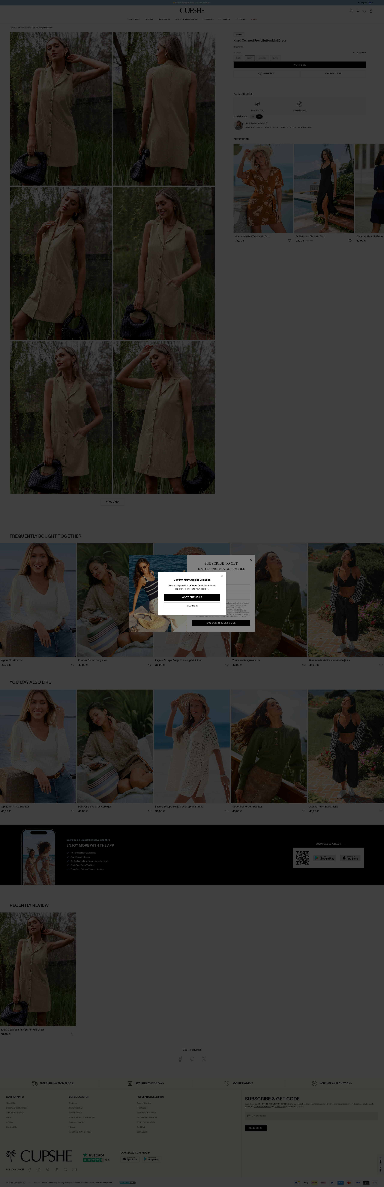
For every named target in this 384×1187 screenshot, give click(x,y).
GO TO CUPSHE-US (192, 597)
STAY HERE (192, 605)
